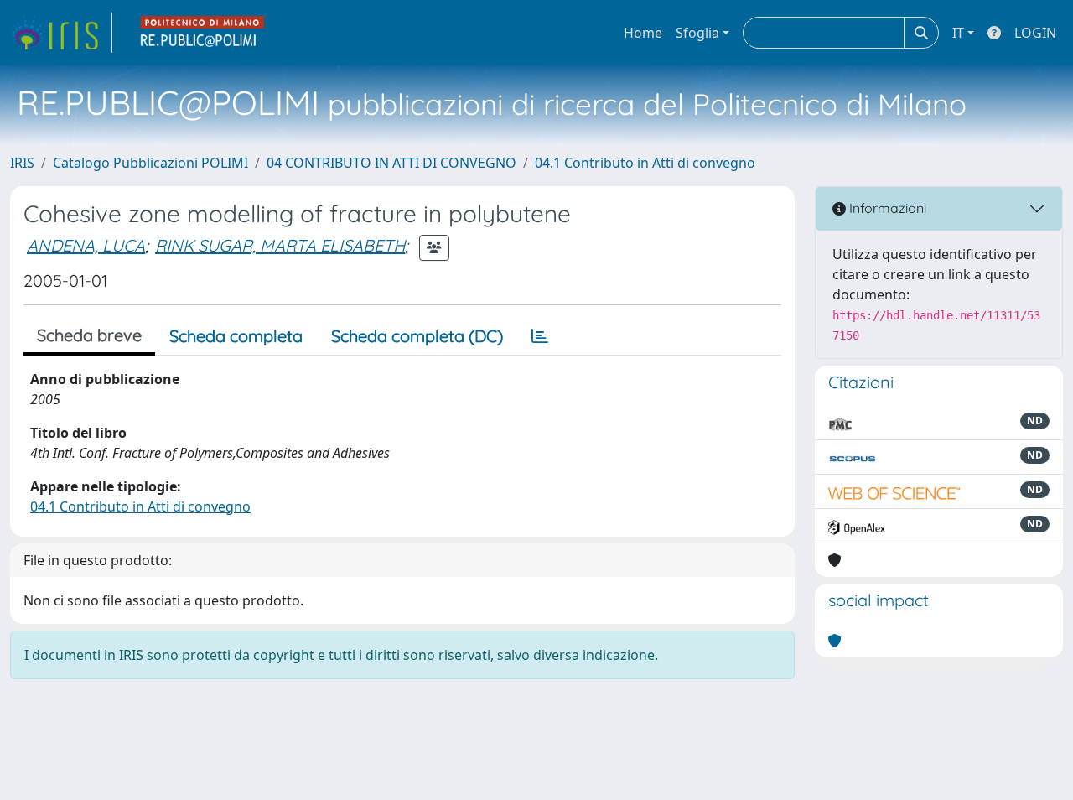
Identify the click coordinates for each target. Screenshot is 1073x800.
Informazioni (886, 208)
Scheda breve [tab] (89, 335)
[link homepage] (61, 33)
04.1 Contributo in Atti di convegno (645, 162)
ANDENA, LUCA (86, 245)
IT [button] (958, 32)
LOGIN (1035, 32)
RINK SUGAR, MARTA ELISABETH (280, 245)
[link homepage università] (203, 33)
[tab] (539, 336)
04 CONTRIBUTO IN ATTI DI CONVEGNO (391, 162)
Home (643, 32)
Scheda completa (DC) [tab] (417, 335)
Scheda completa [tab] (236, 335)
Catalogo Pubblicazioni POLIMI (150, 162)
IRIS (22, 162)
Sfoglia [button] (697, 32)
